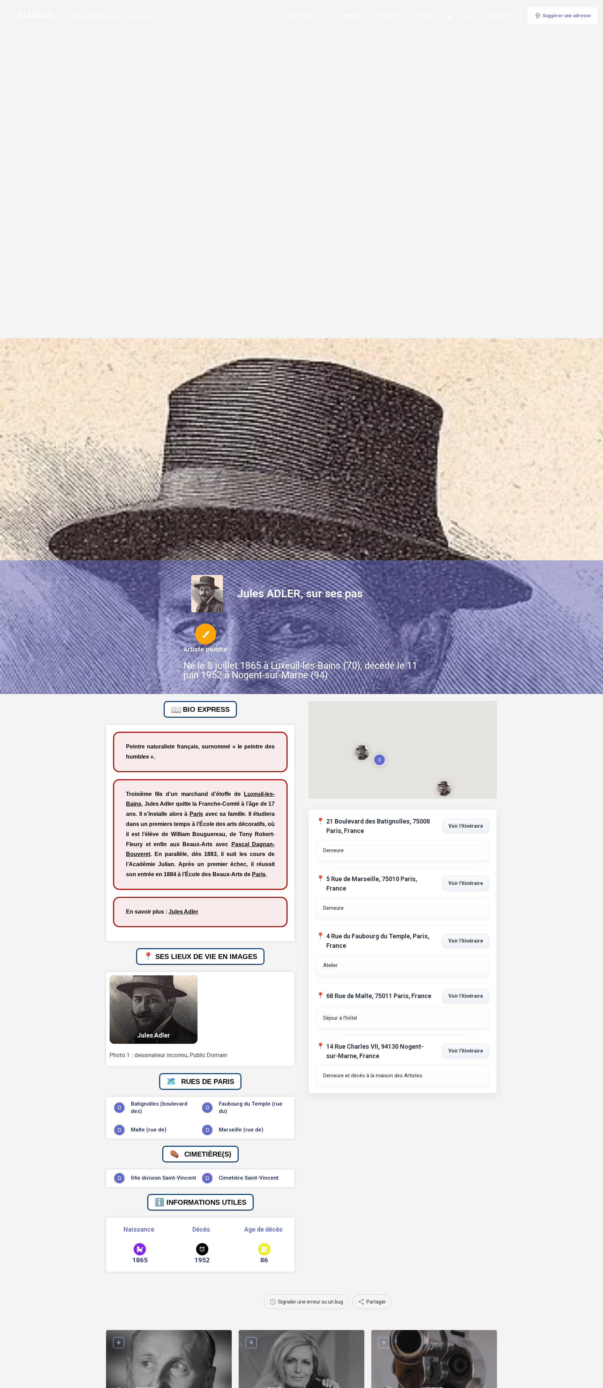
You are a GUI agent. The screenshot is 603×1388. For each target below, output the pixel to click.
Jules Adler (183, 912)
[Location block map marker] (362, 752)
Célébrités (350, 16)
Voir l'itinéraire (465, 826)
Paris (196, 814)
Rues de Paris (387, 16)
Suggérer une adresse (567, 15)
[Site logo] (31, 15)
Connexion (467, 16)
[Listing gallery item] (154, 1009)
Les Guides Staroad (296, 16)
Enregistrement (505, 16)
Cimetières (424, 16)
